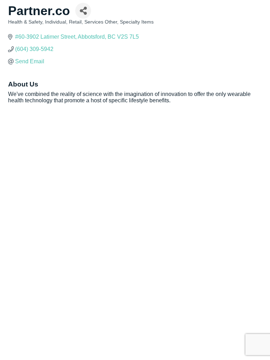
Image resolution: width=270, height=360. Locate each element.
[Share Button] (83, 11)
